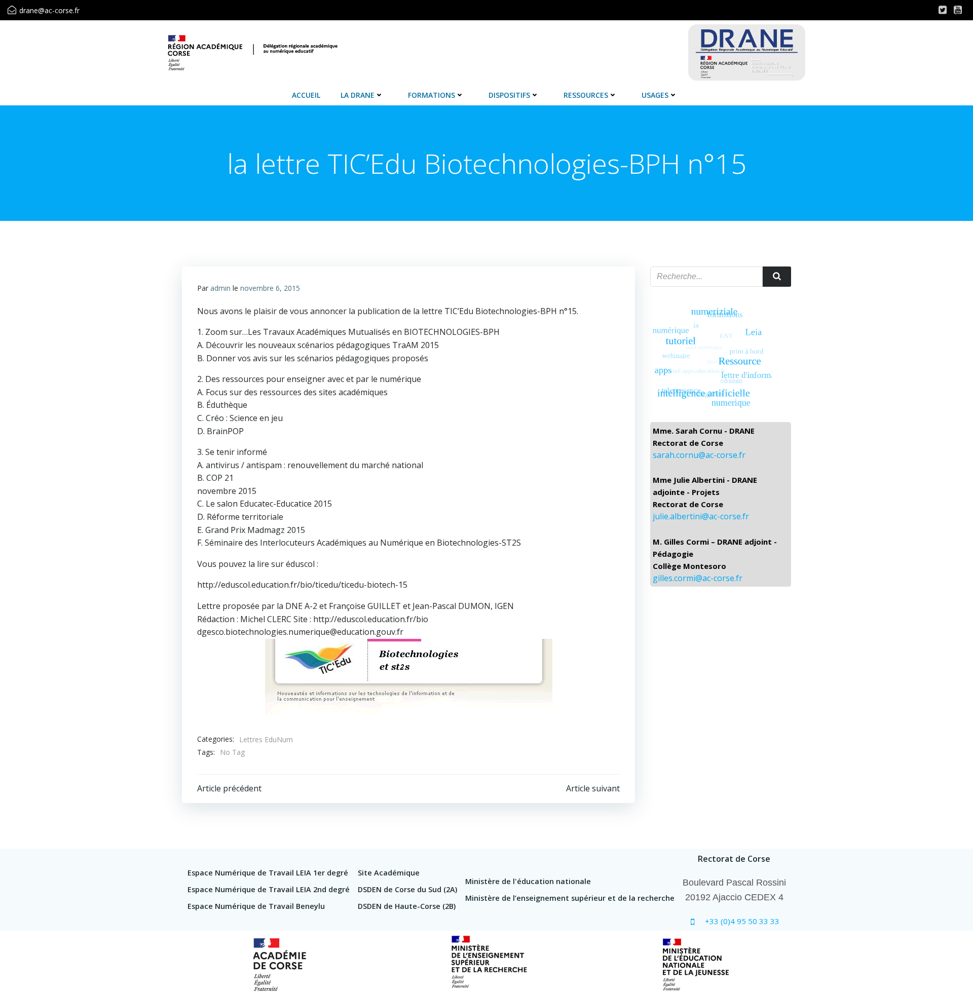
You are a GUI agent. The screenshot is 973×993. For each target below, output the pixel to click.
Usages (655, 95)
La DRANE (358, 95)
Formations (431, 95)
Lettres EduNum (266, 739)
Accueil (306, 95)
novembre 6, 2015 (270, 288)
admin (220, 288)
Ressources (586, 95)
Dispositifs (509, 95)
